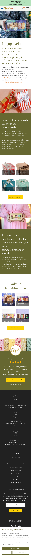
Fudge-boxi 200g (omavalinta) (22, 320)
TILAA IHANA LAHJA (15, 328)
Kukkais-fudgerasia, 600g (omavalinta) (8, 320)
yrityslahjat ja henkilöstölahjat (12, 82)
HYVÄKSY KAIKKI (15, 548)
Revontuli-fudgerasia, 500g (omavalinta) (22, 304)
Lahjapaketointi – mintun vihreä (22, 189)
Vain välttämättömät (20, 553)
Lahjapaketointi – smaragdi (8, 189)
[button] (27, 8)
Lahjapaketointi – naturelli (22, 173)
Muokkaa (6, 553)
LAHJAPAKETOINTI (14, 197)
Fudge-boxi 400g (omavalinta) (8, 304)
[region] (15, 541)
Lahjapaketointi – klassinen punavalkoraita (8, 174)
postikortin (5, 78)
